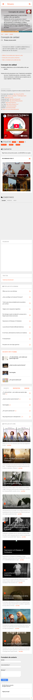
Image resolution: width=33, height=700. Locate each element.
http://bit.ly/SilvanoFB (14, 99)
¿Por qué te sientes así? (15, 379)
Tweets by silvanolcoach (8, 279)
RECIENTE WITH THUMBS (10, 352)
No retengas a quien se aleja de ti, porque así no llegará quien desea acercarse (16, 527)
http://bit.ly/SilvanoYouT (12, 104)
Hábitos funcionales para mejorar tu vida (12, 55)
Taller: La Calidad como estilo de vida (11, 60)
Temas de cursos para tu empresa (10, 57)
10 (5, 640)
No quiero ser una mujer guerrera (15, 644)
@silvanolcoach (9, 97)
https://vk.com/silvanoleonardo (11, 109)
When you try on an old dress (14, 439)
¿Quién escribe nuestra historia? (17, 365)
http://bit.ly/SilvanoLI (11, 102)
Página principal (5, 691)
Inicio (2, 34)
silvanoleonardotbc (11, 106)
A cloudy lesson (9, 621)
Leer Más (9, 445)
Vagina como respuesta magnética (16, 506)
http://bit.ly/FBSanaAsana (15, 101)
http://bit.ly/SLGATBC (18, 94)
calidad (6, 34)
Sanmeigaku (12, 372)
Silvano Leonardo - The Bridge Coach (17, 95)
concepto (11, 34)
